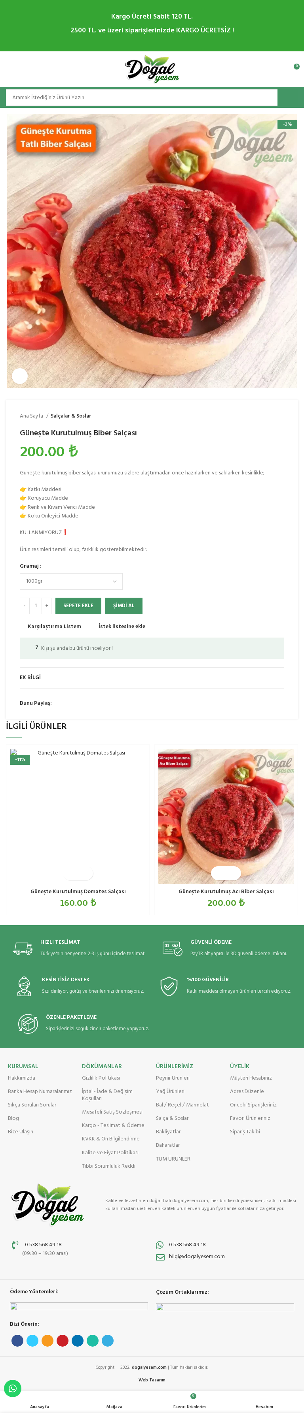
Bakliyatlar (168, 1131)
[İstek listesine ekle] (85, 873)
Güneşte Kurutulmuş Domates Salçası (78, 891)
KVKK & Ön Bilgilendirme (111, 1139)
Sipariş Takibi (245, 1131)
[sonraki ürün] (280, 416)
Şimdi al (124, 606)
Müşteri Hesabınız (251, 1078)
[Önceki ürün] (264, 416)
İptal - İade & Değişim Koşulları (107, 1095)
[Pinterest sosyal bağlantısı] (85, 704)
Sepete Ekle (78, 606)
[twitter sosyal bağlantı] (67, 704)
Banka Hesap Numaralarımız (40, 1091)
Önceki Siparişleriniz (253, 1105)
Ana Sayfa (32, 416)
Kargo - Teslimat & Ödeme (113, 1125)
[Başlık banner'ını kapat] (294, 25)
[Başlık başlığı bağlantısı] (140, 25)
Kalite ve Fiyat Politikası (110, 1152)
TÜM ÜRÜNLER (173, 1159)
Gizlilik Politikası (101, 1078)
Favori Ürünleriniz (250, 1118)
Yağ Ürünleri (170, 1091)
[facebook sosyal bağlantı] (58, 704)
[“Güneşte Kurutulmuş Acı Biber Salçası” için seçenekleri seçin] (219, 873)
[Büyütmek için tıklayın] (20, 376)
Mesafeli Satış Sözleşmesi (112, 1112)
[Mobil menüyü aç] (9, 69)
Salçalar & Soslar (71, 416)
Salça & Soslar (172, 1118)
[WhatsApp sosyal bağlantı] (103, 704)
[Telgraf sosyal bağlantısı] (113, 704)
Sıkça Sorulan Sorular (32, 1105)
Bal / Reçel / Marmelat (182, 1105)
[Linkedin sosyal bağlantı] (94, 704)
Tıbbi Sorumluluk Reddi (108, 1166)
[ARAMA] (287, 97)
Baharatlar (168, 1145)
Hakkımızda (21, 1078)
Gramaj (29, 566)
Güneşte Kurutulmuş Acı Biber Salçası (226, 891)
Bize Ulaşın (20, 1131)
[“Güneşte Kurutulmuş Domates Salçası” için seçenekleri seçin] (71, 873)
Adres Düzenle (247, 1091)
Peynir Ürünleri (173, 1078)
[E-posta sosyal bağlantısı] (76, 704)
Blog (13, 1118)
